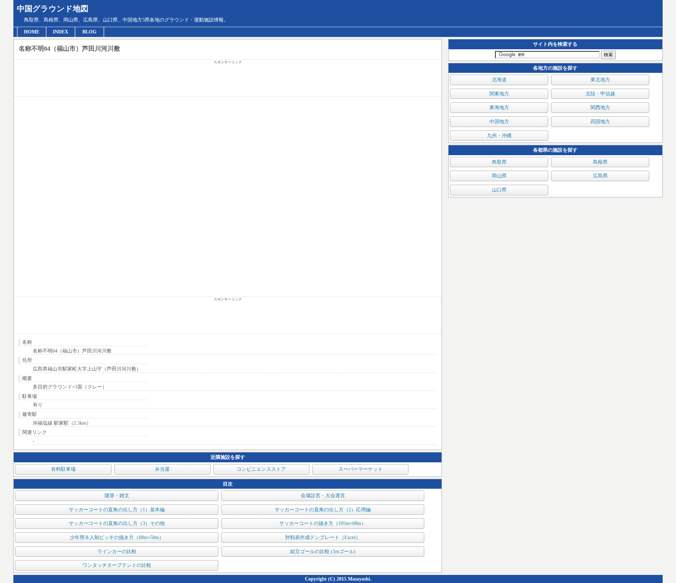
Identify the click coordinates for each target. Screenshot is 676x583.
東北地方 (600, 79)
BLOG (89, 31)
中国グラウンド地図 (52, 8)
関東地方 (499, 93)
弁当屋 (162, 469)
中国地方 (499, 121)
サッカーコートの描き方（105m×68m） (322, 523)
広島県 (600, 175)
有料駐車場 (63, 469)
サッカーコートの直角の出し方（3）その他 (117, 523)
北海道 (499, 79)
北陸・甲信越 (600, 93)
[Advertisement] (228, 80)
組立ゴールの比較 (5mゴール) (323, 551)
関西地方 (600, 107)
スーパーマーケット (360, 469)
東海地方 (499, 107)
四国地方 (600, 121)
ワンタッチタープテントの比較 (116, 565)
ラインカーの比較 (117, 551)
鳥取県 (499, 162)
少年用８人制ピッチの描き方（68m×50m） (117, 537)
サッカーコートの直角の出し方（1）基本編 (117, 509)
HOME (31, 31)
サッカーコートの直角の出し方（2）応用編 (323, 509)
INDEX (60, 31)
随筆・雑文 (117, 495)
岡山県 (499, 175)
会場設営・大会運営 (323, 495)
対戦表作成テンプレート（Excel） (323, 537)
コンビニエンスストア (261, 469)
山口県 (499, 189)
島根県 (600, 162)
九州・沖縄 (499, 135)
